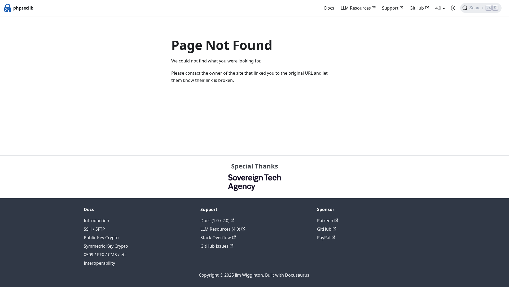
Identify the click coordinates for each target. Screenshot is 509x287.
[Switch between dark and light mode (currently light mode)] (453, 8)
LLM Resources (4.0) (220, 229)
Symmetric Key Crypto (106, 246)
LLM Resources (356, 8)
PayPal (323, 237)
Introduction (96, 220)
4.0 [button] (438, 8)
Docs (329, 8)
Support (390, 8)
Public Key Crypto (101, 237)
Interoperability (99, 263)
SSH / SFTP (94, 229)
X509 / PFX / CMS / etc (105, 255)
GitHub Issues (214, 246)
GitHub (417, 8)
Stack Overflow (215, 237)
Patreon (325, 220)
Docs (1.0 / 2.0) (215, 220)
